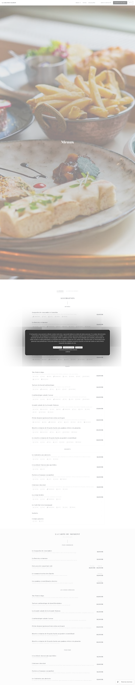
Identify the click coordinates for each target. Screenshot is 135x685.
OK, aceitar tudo (57, 347)
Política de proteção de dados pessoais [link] (68, 349)
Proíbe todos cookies (68, 347)
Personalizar (79, 347)
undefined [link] (67, 351)
